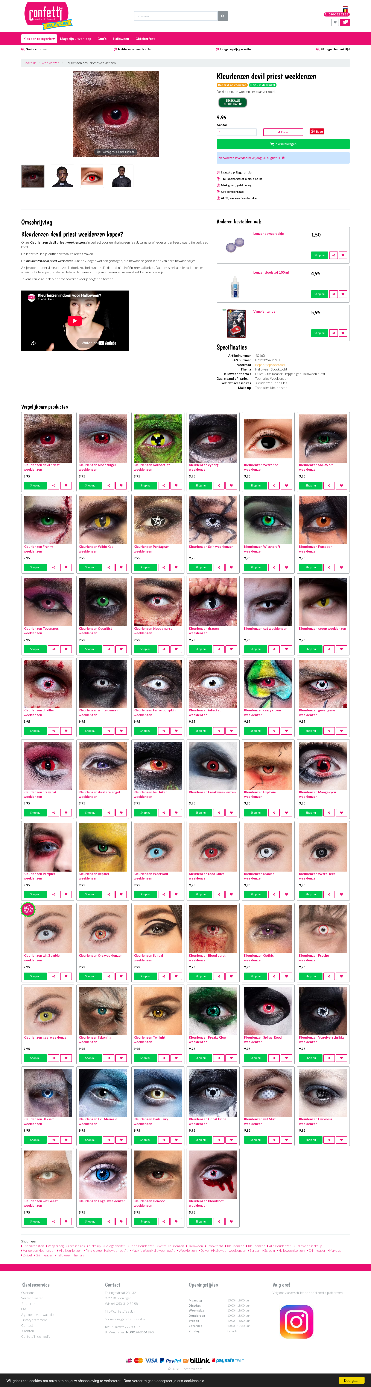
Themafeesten (33, 1246)
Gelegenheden (115, 1246)
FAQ (24, 1309)
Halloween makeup (308, 1246)
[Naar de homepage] (48, 16)
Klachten (27, 1331)
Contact (27, 1325)
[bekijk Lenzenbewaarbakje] (235, 245)
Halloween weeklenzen (229, 1250)
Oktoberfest (145, 39)
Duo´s (102, 39)
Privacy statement (34, 1320)
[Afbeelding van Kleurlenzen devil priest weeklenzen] (32, 178)
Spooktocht (214, 1246)
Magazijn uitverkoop (75, 39)
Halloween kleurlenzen (38, 1250)
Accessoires (76, 1246)
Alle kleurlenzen (280, 1246)
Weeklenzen (50, 63)
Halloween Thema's (70, 1255)
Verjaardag (55, 1246)
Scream (254, 1250)
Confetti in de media (35, 1336)
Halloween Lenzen (291, 1250)
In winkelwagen (285, 144)
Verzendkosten (32, 1298)
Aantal (222, 125)
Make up (30, 63)
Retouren (28, 1304)
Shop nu (320, 255)
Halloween (121, 39)
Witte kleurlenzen (171, 1246)
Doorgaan (351, 1380)
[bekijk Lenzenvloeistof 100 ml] (235, 284)
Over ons (27, 1293)
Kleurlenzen (235, 1246)
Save (319, 131)
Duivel (204, 1250)
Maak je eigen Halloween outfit (153, 1250)
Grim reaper (316, 1250)
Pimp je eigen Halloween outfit (106, 1250)
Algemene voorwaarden (38, 1314)
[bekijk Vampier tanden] (235, 322)
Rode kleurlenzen (142, 1246)
